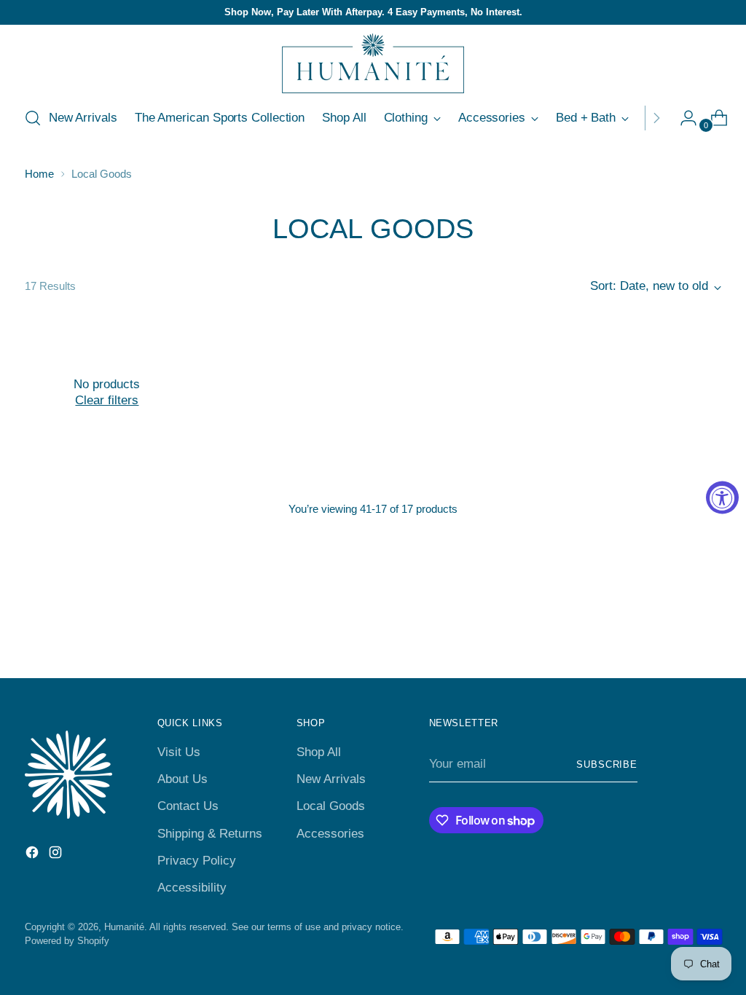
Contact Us (188, 806)
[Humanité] (373, 63)
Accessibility (192, 887)
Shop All (319, 752)
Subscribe (607, 764)
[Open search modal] (32, 118)
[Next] (656, 118)
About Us (182, 779)
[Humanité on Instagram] (57, 855)
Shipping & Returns (209, 834)
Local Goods (331, 806)
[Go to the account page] (682, 118)
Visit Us (178, 752)
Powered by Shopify (67, 940)
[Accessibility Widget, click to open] (722, 497)
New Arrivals (331, 779)
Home (39, 174)
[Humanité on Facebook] (33, 855)
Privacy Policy (196, 861)
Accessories (330, 834)
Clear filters (106, 400)
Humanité (124, 926)
